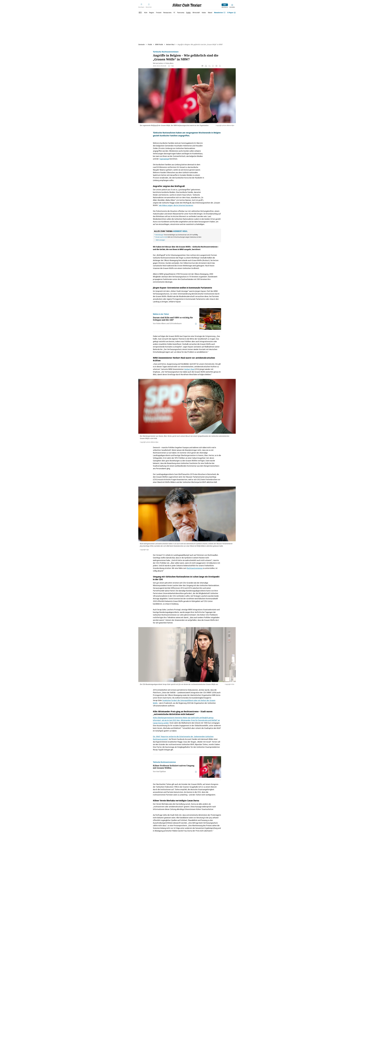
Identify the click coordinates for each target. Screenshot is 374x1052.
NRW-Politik (159, 44)
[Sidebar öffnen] (140, 13)
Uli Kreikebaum (176, 323)
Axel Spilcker (159, 63)
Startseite (141, 44)
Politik (150, 44)
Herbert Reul (170, 44)
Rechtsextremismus (194, 568)
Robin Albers (169, 63)
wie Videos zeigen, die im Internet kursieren (176, 205)
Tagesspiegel (164, 159)
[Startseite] (187, 5)
